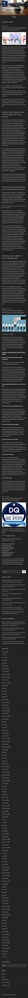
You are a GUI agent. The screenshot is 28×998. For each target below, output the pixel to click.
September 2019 (6, 881)
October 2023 (5, 744)
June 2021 (4, 822)
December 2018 (6, 906)
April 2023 (4, 761)
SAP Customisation (6, 545)
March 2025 (5, 699)
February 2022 (5, 800)
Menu (14, 17)
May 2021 (4, 825)
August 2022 (5, 783)
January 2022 (5, 803)
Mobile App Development (8, 547)
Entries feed (5, 979)
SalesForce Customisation (8, 543)
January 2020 (5, 870)
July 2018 (4, 920)
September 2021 (6, 814)
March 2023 (5, 763)
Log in (3, 976)
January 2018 (5, 937)
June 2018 (4, 923)
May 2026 (4, 660)
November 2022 (6, 775)
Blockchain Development (8, 552)
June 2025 (4, 691)
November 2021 (6, 808)
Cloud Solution (5, 550)
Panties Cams (5, 628)
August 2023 (5, 749)
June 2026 (4, 657)
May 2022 (4, 791)
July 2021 (4, 819)
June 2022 (4, 789)
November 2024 (6, 710)
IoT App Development (7, 554)
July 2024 (4, 721)
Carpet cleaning (6, 641)
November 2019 (6, 875)
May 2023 (4, 758)
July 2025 (4, 688)
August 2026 (5, 652)
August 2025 (5, 685)
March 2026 (5, 666)
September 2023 (6, 747)
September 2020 (6, 847)
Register (4, 974)
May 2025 (4, 694)
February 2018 (5, 934)
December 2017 (6, 940)
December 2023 (6, 738)
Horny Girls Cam (6, 632)
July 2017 (4, 954)
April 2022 (4, 794)
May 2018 (4, 926)
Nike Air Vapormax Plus (7, 637)
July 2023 (4, 752)
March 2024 (5, 730)
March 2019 (5, 898)
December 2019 (6, 872)
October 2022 (5, 777)
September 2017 (6, 948)
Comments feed (6, 982)
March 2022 (5, 797)
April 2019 (4, 895)
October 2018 (5, 912)
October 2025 (5, 680)
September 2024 (6, 716)
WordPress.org (5, 985)
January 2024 (5, 736)
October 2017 (5, 945)
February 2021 (5, 833)
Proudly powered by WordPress (9, 994)
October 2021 (5, 811)
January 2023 (5, 769)
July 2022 (4, 786)
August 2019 (5, 884)
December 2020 (6, 839)
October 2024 (5, 713)
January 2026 (5, 671)
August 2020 (5, 850)
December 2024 (6, 708)
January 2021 (5, 836)
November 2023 (6, 741)
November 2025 (6, 677)
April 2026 (4, 663)
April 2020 (4, 861)
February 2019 (5, 900)
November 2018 (6, 909)
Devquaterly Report (10, 535)
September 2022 (6, 780)
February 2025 (5, 702)
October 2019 (5, 878)
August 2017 (5, 951)
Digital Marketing (6, 555)
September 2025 (6, 682)
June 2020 (4, 856)
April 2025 (4, 696)
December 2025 (6, 674)
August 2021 (5, 817)
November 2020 (6, 842)
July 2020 (4, 853)
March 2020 (5, 864)
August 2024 (5, 719)
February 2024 (5, 733)
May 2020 (4, 859)
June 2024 (4, 724)
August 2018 (5, 917)
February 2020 (5, 867)
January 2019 (5, 903)
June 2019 (4, 889)
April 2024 (4, 727)
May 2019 (4, 892)
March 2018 (5, 931)
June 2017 (4, 956)
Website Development (7, 548)
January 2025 (5, 705)
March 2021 (5, 831)
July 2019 (4, 886)
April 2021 (4, 828)
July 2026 (4, 654)
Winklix (6, 334)
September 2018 (6, 914)
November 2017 (6, 942)
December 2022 (6, 772)
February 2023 (5, 766)
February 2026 (5, 668)
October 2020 (5, 845)
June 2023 (4, 755)
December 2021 (6, 805)
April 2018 (4, 928)
